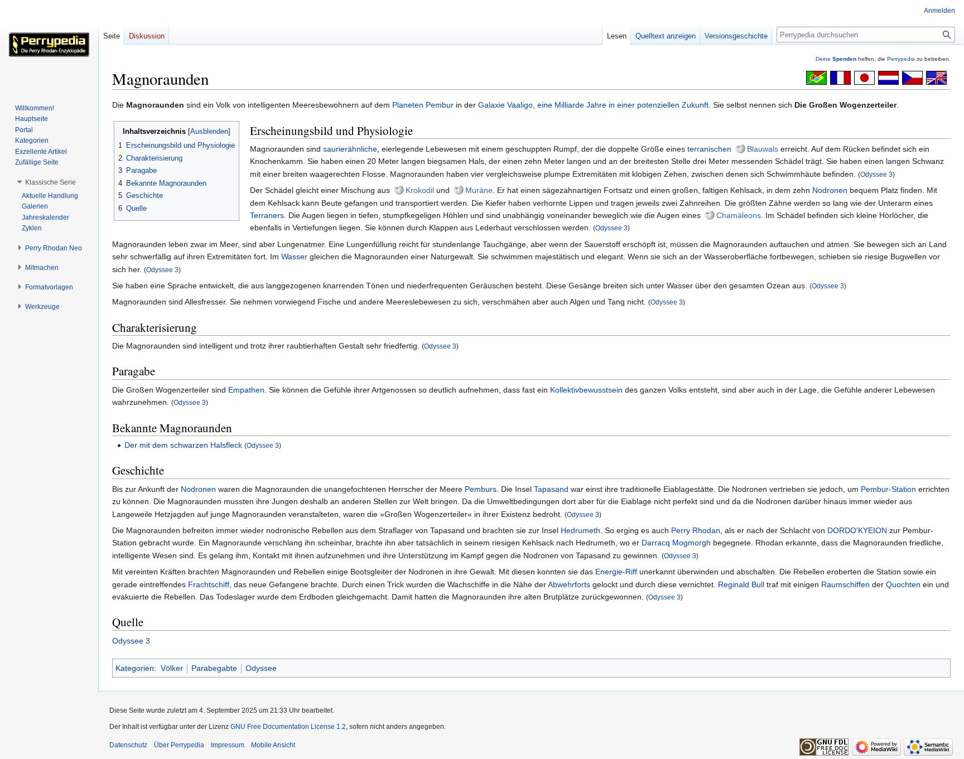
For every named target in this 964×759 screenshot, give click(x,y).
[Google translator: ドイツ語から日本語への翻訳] (864, 76)
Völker (172, 668)
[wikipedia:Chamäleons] (710, 215)
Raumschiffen (845, 584)
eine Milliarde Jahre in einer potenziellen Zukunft (622, 104)
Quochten (903, 584)
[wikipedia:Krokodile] (399, 190)
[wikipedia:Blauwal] (740, 148)
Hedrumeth (580, 530)
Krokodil (420, 190)
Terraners (267, 215)
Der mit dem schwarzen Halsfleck (183, 445)
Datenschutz (128, 745)
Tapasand (551, 489)
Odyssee (261, 668)
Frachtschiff (208, 584)
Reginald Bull (741, 584)
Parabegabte (214, 668)
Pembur (440, 104)
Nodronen (829, 190)
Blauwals (762, 148)
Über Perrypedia (179, 745)
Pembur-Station (888, 489)
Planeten (407, 104)
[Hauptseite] (49, 44)
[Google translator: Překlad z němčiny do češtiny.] (912, 76)
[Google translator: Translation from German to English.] (936, 76)
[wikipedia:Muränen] (459, 190)
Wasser (294, 256)
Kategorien (134, 668)
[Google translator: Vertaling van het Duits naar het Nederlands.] (888, 76)
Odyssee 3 (876, 174)
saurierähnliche (350, 148)
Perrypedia (901, 59)
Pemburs (481, 489)
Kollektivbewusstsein (586, 389)
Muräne (479, 190)
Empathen (246, 389)
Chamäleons (738, 215)
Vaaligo (520, 104)
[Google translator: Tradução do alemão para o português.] (816, 76)
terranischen (709, 148)
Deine (836, 59)
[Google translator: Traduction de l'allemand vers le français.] (840, 76)
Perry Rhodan (695, 530)
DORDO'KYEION (857, 530)
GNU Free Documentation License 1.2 (288, 727)
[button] (50, 182)
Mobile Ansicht (273, 745)
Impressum (227, 745)
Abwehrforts (569, 584)
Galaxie (491, 104)
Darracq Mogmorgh (676, 542)
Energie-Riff (616, 571)
